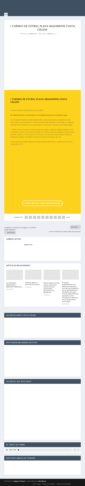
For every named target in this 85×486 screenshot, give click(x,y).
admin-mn (33, 34)
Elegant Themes (19, 481)
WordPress (42, 481)
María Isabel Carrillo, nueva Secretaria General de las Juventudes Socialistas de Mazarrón (52, 287)
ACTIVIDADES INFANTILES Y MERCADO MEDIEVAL (14, 285)
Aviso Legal (37, 484)
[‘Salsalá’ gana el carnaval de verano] (33, 275)
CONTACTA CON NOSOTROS (42, 203)
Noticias (50, 34)
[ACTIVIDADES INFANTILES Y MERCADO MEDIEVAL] (14, 275)
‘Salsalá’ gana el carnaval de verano (32, 283)
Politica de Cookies (48, 484)
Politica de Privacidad (63, 484)
